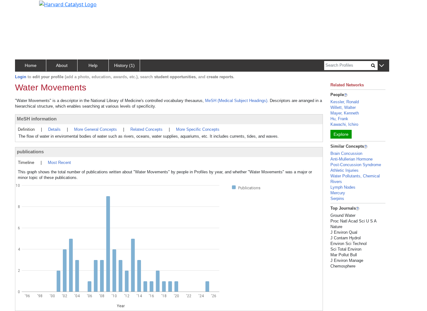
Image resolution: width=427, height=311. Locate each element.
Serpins (337, 198)
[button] (381, 66)
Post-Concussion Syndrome (355, 164)
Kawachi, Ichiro (344, 124)
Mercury (337, 193)
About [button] (62, 65)
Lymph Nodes (342, 187)
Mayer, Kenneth (344, 113)
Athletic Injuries (344, 170)
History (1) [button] (124, 65)
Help (93, 65)
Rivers (336, 181)
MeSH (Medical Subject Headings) (236, 100)
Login (20, 76)
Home (31, 65)
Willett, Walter (343, 107)
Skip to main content (26, 7)
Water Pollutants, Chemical (355, 176)
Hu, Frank (339, 118)
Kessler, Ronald (344, 101)
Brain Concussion (346, 153)
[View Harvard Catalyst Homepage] (68, 3)
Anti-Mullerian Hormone (351, 159)
